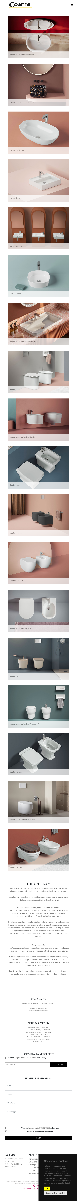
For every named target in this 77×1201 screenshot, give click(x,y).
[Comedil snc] (20, 4)
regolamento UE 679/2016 (26, 1058)
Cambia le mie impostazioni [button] (55, 1193)
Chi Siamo (32, 1162)
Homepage (33, 1159)
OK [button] (47, 1188)
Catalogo (32, 1165)
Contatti (31, 1170)
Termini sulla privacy (37, 1173)
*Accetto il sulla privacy (27, 1058)
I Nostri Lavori (34, 1168)
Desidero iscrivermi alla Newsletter (40, 1132)
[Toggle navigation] (72, 4)
